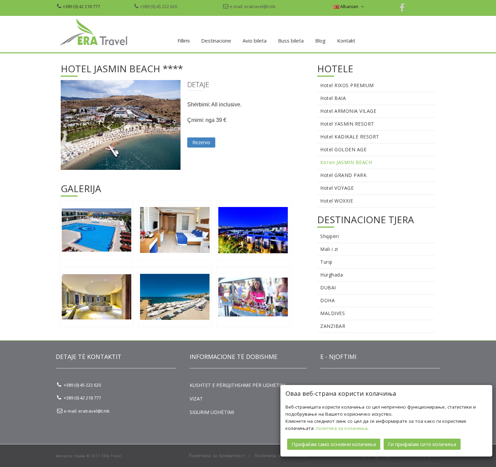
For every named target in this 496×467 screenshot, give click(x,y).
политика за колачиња (341, 428)
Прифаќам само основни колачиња (334, 444)
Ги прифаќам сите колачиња (422, 444)
